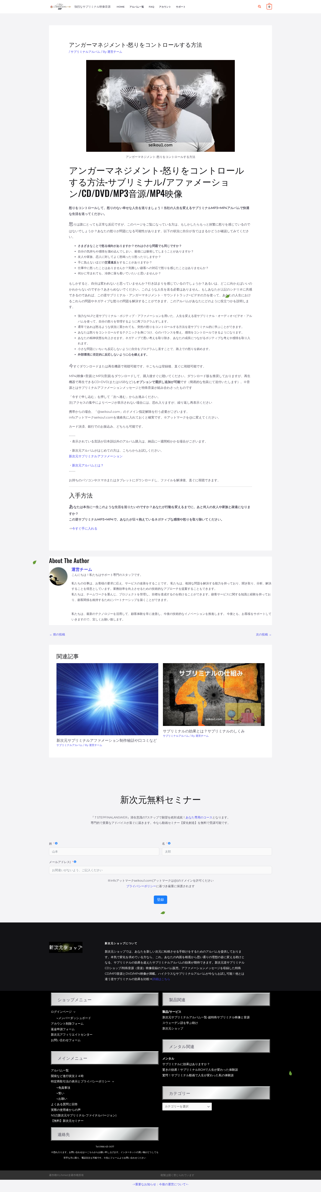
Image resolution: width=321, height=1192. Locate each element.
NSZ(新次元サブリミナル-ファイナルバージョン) (83, 1115)
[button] (259, 6)
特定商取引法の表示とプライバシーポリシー (80, 1081)
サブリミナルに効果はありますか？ (186, 1064)
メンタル (168, 1058)
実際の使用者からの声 (66, 1110)
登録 (160, 900)
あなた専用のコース (199, 817)
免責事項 (64, 1087)
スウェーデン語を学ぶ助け (180, 1023)
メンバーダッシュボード (74, 1018)
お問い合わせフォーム (66, 1040)
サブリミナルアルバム (85, 51)
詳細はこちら (161, 979)
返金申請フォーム (63, 1029)
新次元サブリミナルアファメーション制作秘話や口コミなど (106, 740)
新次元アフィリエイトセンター (72, 1034)
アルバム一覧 (136, 7)
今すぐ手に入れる (84, 528)
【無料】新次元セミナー (67, 1121)
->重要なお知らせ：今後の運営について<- (160, 1184)
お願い (62, 1098)
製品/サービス (171, 1011)
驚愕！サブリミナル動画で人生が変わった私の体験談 (198, 1075)
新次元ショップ (172, 1028)
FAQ (151, 7)
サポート (181, 7)
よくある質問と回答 (64, 1104)
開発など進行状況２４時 (67, 1076)
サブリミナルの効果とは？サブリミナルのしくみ (204, 731)
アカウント (165, 7)
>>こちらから (91, 1152)
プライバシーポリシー (141, 886)
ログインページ (61, 1011)
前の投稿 (57, 634)
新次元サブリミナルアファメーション (96, 456)
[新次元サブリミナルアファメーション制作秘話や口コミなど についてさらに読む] (107, 699)
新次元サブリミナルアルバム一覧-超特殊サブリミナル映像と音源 (206, 1017)
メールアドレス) (60, 862)
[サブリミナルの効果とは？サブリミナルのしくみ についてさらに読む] (214, 694)
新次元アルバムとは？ (88, 465)
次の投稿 (264, 634)
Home (121, 7)
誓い (61, 1093)
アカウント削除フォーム (67, 1023)
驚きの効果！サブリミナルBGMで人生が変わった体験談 (200, 1069)
